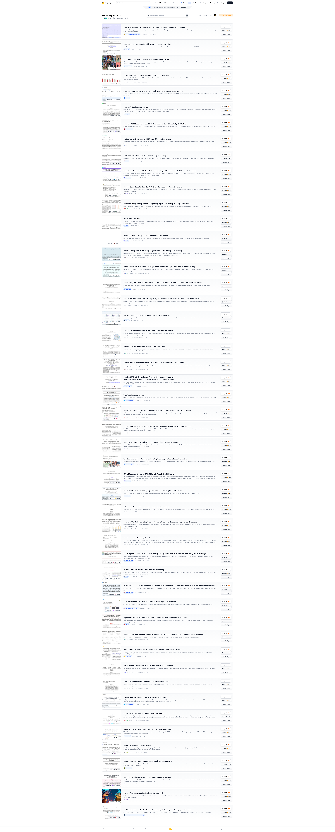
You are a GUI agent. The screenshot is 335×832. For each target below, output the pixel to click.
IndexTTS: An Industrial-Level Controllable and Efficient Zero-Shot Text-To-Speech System (157, 426)
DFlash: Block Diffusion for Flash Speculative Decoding (143, 570)
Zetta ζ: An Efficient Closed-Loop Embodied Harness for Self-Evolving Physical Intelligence (157, 410)
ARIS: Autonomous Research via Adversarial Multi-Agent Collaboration (149, 601)
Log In (223, 3)
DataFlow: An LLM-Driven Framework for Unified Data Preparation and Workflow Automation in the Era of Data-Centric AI (169, 585)
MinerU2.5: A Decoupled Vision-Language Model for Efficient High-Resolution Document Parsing (159, 267)
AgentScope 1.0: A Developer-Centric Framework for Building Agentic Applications (153, 362)
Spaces (177, 3)
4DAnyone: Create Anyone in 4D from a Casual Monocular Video (147, 59)
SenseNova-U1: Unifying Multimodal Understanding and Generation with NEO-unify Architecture (159, 171)
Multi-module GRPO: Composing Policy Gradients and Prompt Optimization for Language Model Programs (163, 634)
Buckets (186, 3)
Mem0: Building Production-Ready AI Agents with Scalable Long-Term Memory (152, 251)
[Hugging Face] (170, 829)
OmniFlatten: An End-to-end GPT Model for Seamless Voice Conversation (150, 442)
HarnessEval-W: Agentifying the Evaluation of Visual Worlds (145, 235)
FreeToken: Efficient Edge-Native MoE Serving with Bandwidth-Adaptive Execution (154, 27)
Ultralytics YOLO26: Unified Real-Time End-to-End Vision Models (147, 729)
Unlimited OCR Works (131, 219)
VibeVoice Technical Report (133, 395)
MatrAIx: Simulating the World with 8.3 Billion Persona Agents (146, 315)
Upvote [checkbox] (226, 27)
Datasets (168, 3)
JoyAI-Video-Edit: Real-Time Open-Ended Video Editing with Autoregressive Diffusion (155, 617)
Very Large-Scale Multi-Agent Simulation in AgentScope (144, 346)
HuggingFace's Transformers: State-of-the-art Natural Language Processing (152, 649)
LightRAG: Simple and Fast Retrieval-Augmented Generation (146, 681)
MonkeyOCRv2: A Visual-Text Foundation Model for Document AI (147, 761)
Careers (158, 829)
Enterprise (205, 3)
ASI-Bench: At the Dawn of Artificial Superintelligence (143, 713)
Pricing (212, 3)
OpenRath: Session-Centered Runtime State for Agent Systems (147, 777)
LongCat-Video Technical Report (135, 107)
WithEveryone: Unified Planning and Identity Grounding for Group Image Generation (155, 459)
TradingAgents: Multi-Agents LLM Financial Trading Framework (147, 139)
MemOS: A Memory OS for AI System (137, 745)
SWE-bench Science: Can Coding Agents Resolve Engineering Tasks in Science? (152, 491)
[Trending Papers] (215, 15)
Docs (196, 3)
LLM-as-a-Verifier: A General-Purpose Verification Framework (146, 75)
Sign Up (230, 3)
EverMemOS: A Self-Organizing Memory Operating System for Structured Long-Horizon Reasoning (160, 522)
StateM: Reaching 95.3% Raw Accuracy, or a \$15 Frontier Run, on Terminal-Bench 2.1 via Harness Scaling (162, 298)
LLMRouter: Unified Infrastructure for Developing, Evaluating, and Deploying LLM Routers (157, 810)
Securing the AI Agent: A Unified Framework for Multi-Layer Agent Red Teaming (153, 91)
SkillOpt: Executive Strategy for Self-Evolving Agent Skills (144, 697)
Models (159, 3)
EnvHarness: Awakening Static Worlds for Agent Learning (144, 156)
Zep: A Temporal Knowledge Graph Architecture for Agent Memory (148, 665)
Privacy (134, 829)
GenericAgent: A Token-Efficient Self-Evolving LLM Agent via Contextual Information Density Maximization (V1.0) (165, 554)
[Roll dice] (187, 15)
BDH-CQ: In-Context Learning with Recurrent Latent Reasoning (147, 44)
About (146, 829)
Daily (200, 15)
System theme (108, 829)
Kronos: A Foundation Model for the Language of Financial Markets (148, 330)
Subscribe (183, 7)
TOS (122, 829)
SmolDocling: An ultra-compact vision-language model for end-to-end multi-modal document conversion (162, 282)
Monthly (211, 15)
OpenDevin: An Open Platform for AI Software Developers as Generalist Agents (152, 187)
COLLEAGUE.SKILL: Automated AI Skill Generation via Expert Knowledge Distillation (154, 124)
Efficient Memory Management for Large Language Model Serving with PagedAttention (156, 204)
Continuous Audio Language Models (136, 538)
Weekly (205, 15)
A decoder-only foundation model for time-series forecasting (146, 507)
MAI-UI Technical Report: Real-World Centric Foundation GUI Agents (148, 474)
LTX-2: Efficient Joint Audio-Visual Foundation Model (143, 793)
